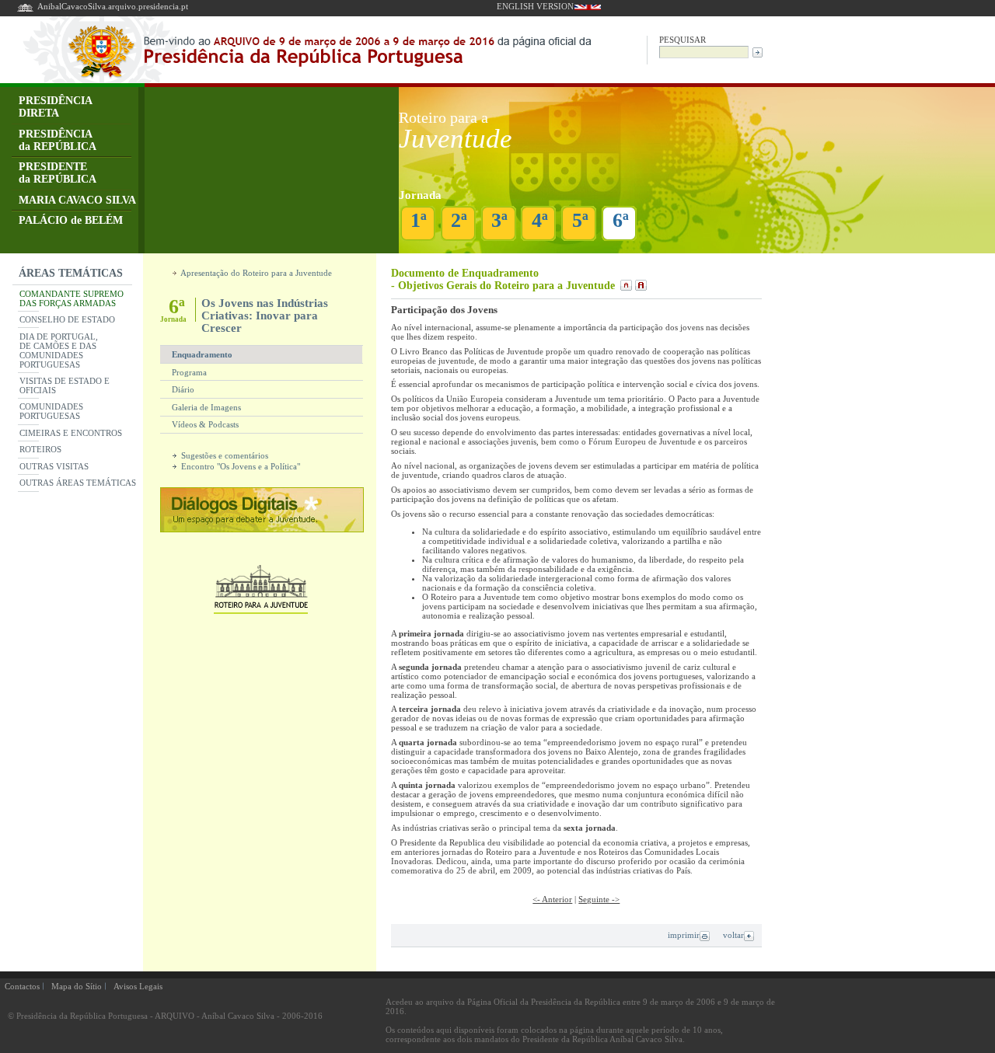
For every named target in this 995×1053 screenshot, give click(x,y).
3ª (499, 220)
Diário (183, 389)
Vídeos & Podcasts (205, 424)
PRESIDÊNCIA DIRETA (56, 107)
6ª (621, 220)
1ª (418, 220)
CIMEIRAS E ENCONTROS (70, 433)
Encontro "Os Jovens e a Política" (239, 466)
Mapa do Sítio (76, 986)
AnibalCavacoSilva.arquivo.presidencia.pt (112, 6)
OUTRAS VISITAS (54, 466)
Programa (189, 372)
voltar (733, 935)
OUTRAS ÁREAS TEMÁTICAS (77, 482)
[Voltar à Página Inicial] (25, 10)
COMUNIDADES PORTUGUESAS (51, 411)
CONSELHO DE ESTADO (67, 319)
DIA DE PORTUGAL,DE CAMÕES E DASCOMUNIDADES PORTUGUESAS (58, 350)
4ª (540, 220)
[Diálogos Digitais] (262, 528)
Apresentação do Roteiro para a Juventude (255, 272)
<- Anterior (552, 899)
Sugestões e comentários (223, 455)
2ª (459, 220)
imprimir (684, 935)
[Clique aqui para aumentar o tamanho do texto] (639, 285)
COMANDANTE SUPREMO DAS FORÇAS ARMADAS (71, 298)
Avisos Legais (137, 986)
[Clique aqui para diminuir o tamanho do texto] (625, 285)
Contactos (22, 986)
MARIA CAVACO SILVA (77, 200)
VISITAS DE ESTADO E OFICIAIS (64, 385)
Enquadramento (202, 354)
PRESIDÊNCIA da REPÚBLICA (57, 140)
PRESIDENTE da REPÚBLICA (57, 173)
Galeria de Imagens (206, 407)
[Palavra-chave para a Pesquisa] (704, 51)
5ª (580, 220)
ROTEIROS (40, 449)
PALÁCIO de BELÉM (71, 220)
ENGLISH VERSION (535, 6)
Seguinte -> (599, 899)
